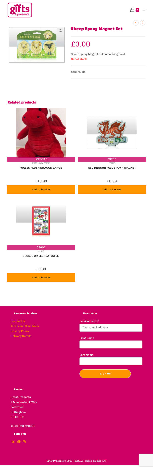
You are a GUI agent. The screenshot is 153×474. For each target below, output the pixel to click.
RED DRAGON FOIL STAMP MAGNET (112, 167)
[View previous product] (136, 23)
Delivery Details (21, 336)
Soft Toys (37, 163)
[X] (13, 442)
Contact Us (18, 321)
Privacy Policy (20, 331)
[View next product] (142, 23)
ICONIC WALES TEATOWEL (41, 256)
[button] (60, 31)
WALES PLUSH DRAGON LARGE (41, 167)
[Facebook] (19, 442)
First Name (86, 338)
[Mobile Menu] (142, 10)
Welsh (46, 163)
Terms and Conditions (25, 326)
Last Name (86, 355)
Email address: (89, 321)
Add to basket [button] (41, 189)
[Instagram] (24, 442)
